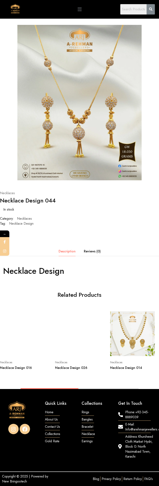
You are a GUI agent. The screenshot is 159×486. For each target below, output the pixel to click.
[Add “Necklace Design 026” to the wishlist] (92, 331)
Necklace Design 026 (71, 367)
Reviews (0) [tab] (92, 251)
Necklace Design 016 (16, 367)
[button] (79, 9)
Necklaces (7, 193)
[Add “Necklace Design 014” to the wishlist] (147, 331)
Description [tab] (67, 251)
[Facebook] (25, 429)
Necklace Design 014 (126, 367)
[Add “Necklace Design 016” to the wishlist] (37, 331)
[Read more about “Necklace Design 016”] (37, 316)
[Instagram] (13, 429)
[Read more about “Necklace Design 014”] (147, 316)
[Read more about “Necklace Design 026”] (92, 316)
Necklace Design (21, 223)
